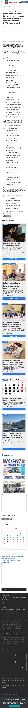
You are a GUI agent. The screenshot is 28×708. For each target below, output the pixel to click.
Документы (4, 599)
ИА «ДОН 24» (19, 211)
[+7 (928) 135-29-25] (3, 649)
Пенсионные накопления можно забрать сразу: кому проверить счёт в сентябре (13, 362)
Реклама (24, 597)
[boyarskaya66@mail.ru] (3, 652)
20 (14, 539)
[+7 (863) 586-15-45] (3, 646)
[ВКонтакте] (4, 216)
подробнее (8, 700)
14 (17, 537)
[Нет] (26, 702)
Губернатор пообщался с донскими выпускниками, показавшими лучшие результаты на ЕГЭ (12, 285)
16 (23, 537)
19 (10, 539)
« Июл (4, 547)
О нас (13, 597)
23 (23, 539)
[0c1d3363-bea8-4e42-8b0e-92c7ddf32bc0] (14, 574)
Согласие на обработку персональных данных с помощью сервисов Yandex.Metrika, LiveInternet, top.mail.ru (13, 680)
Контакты (9, 597)
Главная (3, 6)
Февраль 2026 (18, 611)
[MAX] (11, 519)
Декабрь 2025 (11, 613)
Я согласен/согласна (14, 705)
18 (7, 539)
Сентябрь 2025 (12, 615)
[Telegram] (26, 2)
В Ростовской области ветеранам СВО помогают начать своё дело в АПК (12, 324)
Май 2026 (23, 609)
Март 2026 (11, 611)
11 (7, 537)
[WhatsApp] (10, 216)
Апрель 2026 (5, 611)
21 (17, 539)
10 (4, 537)
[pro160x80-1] (20, 664)
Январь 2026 (4, 613)
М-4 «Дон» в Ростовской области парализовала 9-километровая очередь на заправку (12, 436)
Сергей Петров (12, 211)
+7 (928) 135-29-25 (8, 649)
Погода (4, 589)
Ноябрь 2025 (19, 613)
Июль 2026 (11, 609)
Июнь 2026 (17, 609)
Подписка (18, 597)
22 (20, 539)
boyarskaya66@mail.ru (9, 651)
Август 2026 (4, 609)
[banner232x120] (20, 657)
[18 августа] (14, 475)
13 (13, 537)
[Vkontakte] (22, 2)
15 (20, 537)
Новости (9, 6)
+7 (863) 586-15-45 (8, 646)
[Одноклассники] (6, 216)
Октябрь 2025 (5, 615)
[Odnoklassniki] (24, 2)
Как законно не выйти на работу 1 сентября (12, 399)
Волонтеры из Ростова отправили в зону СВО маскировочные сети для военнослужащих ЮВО (12, 246)
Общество (16, 11)
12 (10, 537)
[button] (2, 2)
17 (4, 539)
